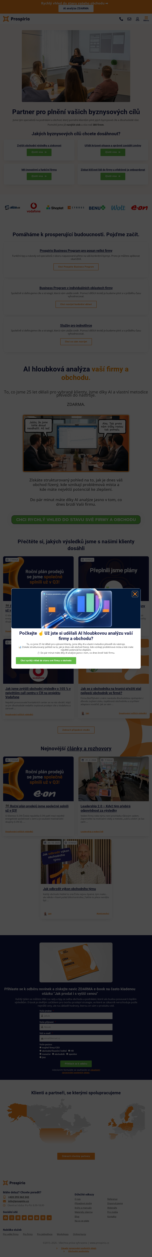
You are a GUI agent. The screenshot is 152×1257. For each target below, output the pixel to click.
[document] (76, 628)
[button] (135, 594)
